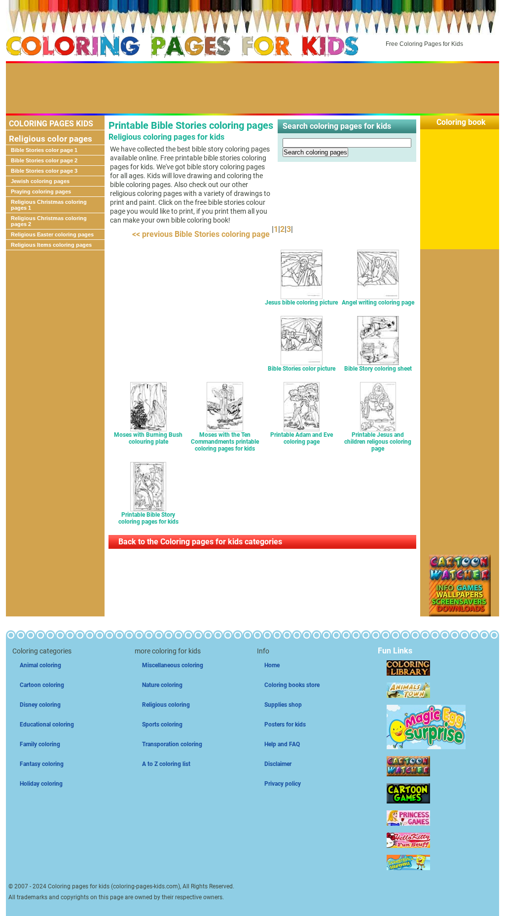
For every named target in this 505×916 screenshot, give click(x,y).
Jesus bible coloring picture (301, 302)
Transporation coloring (172, 744)
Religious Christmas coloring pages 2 (49, 221)
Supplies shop (283, 704)
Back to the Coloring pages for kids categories (200, 541)
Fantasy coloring (42, 764)
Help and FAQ (282, 744)
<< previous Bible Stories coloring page (199, 234)
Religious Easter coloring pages (52, 234)
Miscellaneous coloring (172, 665)
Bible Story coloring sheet (378, 368)
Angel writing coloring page (378, 302)
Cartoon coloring (42, 685)
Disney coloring (40, 704)
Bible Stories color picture (301, 368)
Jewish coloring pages (40, 181)
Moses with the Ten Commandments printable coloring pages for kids (225, 441)
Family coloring (40, 744)
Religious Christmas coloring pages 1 (49, 205)
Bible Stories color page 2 (44, 160)
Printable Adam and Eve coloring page (301, 438)
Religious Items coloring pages (51, 245)
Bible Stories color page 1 (44, 150)
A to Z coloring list (166, 764)
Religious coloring (166, 704)
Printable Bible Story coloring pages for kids (148, 518)
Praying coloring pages (41, 191)
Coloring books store (292, 685)
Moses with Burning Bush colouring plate (148, 438)
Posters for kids (285, 724)
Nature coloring (162, 685)
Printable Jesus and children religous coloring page (377, 441)
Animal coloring (40, 665)
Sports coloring (162, 724)
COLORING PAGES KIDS (51, 123)
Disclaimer (277, 764)
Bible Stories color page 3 (44, 171)
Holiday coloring (41, 783)
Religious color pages (50, 139)
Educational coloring (47, 724)
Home (272, 665)
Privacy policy (282, 783)
